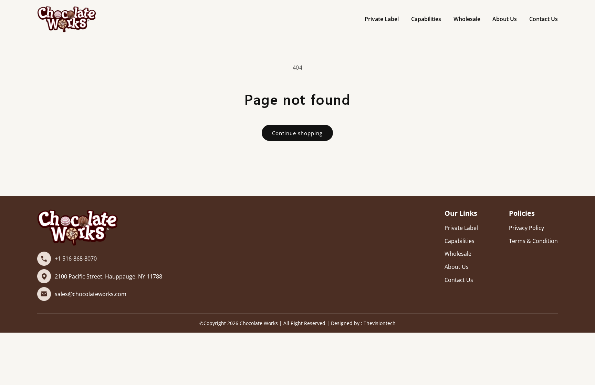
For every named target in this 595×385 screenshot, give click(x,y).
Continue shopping (297, 133)
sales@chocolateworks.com (90, 294)
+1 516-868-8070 (76, 258)
